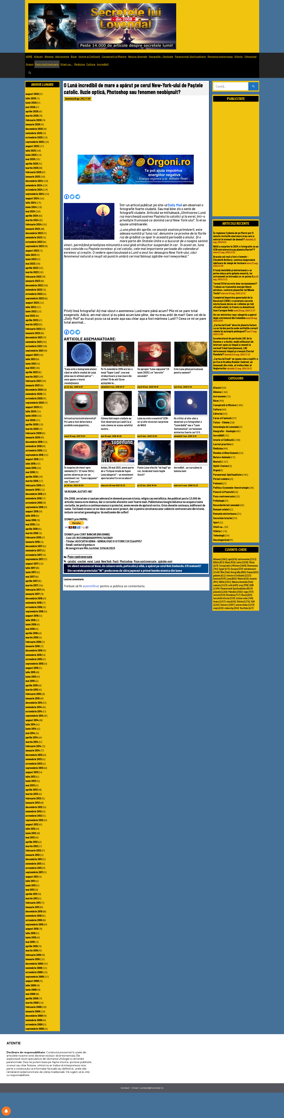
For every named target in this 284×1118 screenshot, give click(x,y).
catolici (72, 561)
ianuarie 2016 (32, 646)
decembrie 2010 (33, 911)
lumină (219, 578)
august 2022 (32, 302)
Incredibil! (103, 64)
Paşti (115, 561)
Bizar (74, 56)
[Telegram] (77, 196)
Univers (227, 604)
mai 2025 (30, 159)
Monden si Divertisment (225, 452)
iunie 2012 (30, 833)
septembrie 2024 (34, 193)
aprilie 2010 (31, 946)
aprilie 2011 (31, 893)
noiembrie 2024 (33, 185)
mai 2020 (30, 420)
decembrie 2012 (33, 807)
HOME (29, 56)
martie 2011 (31, 898)
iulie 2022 (30, 307)
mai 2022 (30, 315)
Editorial (217, 413)
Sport (216, 522)
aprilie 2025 (31, 163)
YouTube (247, 608)
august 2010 (31, 928)
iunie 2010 (30, 937)
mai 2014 (30, 733)
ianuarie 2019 (32, 489)
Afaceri (38, 56)
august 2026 (32, 93)
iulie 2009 (30, 985)
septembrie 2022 (34, 298)
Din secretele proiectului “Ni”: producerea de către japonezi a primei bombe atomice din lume (125, 570)
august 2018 (31, 511)
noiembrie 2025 (33, 133)
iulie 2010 (30, 933)
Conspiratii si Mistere (114, 56)
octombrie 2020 (33, 398)
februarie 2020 (33, 433)
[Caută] (253, 86)
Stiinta (238, 56)
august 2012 (31, 824)
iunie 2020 (30, 415)
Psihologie (219, 500)
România (233, 594)
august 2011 (31, 876)
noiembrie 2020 (33, 393)
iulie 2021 (30, 359)
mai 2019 (30, 472)
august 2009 (32, 980)
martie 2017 (31, 585)
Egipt (224, 568)
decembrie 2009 (34, 963)
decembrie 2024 (34, 180)
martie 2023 (31, 272)
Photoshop (126, 561)
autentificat (91, 586)
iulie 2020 (30, 411)
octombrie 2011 (33, 867)
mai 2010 (30, 941)
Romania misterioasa (220, 56)
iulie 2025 (30, 150)
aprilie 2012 (31, 841)
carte (242, 562)
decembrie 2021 (33, 337)
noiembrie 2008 (33, 1020)
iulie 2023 (30, 254)
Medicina (79, 64)
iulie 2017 (30, 567)
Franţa (253, 572)
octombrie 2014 (33, 711)
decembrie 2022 (34, 285)
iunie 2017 (30, 572)
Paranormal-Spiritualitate (190, 56)
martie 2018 (31, 533)
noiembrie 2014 (33, 707)
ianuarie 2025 (32, 176)
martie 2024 (32, 220)
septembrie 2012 (34, 820)
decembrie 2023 (34, 233)
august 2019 (31, 459)
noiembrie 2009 (33, 967)
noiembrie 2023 (33, 237)
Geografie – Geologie (161, 56)
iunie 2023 (30, 259)
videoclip (231, 608)
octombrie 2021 (33, 346)
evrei (90, 561)
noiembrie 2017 (33, 550)
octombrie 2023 (33, 241)
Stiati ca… (66, 64)
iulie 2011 (30, 880)
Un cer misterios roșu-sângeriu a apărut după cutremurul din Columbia (235, 316)
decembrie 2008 (34, 1015)
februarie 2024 (33, 224)
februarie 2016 (33, 641)
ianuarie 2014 (32, 750)
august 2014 (32, 720)
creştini (81, 561)
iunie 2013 (30, 780)
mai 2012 (30, 837)
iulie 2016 (30, 620)
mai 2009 (30, 993)
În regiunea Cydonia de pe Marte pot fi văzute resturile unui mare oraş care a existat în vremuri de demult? (233, 236)
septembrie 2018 (34, 507)
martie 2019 (31, 480)
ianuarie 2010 (32, 959)
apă (232, 559)
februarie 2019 (33, 485)
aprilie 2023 (31, 267)
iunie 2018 (30, 520)
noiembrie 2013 (33, 759)
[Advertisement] (136, 129)
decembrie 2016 (33, 598)
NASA (225, 581)
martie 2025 (31, 167)
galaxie (219, 575)
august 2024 (32, 198)
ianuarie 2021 (32, 385)
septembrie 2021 (34, 350)
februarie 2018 (33, 537)
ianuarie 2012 (32, 854)
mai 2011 (29, 889)
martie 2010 (31, 950)
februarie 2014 (33, 746)
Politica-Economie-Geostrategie (231, 487)
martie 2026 (31, 115)
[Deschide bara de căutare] (30, 73)
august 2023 (32, 250)
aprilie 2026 (31, 111)
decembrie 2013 (33, 754)
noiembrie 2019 (33, 446)
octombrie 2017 (33, 554)
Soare (219, 601)
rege (249, 591)
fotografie (238, 572)
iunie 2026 (30, 102)
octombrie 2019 (33, 450)
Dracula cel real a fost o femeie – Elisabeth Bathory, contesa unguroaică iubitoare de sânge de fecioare (234, 260)
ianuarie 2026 (32, 124)
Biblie (219, 562)
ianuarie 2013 (32, 802)
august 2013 (31, 772)
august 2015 (31, 667)
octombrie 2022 (33, 293)
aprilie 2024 (31, 215)
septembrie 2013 (34, 767)
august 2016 (31, 615)
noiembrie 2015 (33, 654)
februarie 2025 (33, 172)
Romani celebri (221, 509)
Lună (97, 561)
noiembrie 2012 (33, 811)
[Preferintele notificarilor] (6, 1111)
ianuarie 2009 (32, 1011)
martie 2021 (31, 376)
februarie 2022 (33, 328)
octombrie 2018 (33, 502)
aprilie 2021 (31, 372)
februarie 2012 (33, 850)
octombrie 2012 (33, 815)
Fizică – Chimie (221, 422)
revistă (219, 594)
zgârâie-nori (165, 561)
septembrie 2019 (34, 454)
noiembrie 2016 (33, 602)
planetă (220, 591)
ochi (233, 585)
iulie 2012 (30, 828)
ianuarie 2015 (32, 698)
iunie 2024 (31, 207)
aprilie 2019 (31, 476)
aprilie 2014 (31, 737)
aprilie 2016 (31, 633)
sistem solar (244, 598)
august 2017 (31, 563)
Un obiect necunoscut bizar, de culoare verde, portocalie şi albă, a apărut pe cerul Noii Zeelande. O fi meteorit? (134, 566)
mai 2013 (30, 785)
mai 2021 (30, 367)
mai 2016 (30, 628)
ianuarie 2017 (32, 593)
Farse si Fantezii (222, 418)
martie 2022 (31, 324)
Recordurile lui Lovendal (226, 505)
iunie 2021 (30, 363)
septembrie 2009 (34, 976)
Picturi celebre (221, 478)
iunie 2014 (30, 728)
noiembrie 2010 (33, 915)
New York (106, 561)
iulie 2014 (30, 724)
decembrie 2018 (33, 493)
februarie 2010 (33, 954)
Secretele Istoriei (222, 518)
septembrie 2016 (34, 611)
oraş (244, 585)
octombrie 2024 (34, 189)
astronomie (247, 559)
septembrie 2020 (34, 402)
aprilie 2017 (31, 580)
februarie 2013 (33, 798)
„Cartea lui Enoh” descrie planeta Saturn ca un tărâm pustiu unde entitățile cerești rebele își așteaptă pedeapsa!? (235, 328)
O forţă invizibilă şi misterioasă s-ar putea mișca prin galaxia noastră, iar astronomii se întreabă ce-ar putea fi (233, 273)
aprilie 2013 (31, 789)
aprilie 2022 (31, 320)
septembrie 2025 (34, 141)
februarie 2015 (33, 693)
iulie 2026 (30, 98)
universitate (245, 604)
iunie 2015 (30, 676)
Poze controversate (47, 64)
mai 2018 (30, 524)
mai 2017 (30, 576)
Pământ (235, 591)
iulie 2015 (30, 672)
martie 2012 (31, 846)
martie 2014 (31, 741)
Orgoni (30, 64)
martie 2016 (31, 637)
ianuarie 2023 (32, 280)
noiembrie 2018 (33, 498)
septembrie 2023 (34, 246)
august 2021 (31, 354)
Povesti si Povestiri (223, 491)
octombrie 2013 (33, 763)
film (225, 572)
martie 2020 (31, 428)
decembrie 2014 (34, 702)
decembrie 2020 (34, 389)
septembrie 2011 (34, 872)
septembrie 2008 (34, 1028)
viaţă (218, 608)
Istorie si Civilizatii (89, 56)
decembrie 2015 (33, 650)
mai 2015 (30, 680)
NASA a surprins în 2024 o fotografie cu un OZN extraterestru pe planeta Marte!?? (235, 248)
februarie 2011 (32, 902)
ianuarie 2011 (32, 907)
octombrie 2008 (33, 1024)
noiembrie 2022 (33, 289)
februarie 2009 (33, 1006)
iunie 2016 (30, 624)
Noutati (217, 461)
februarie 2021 (33, 380)
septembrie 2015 (34, 663)
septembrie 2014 (34, 715)
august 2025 (32, 146)
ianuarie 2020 (32, 437)
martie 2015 (31, 689)
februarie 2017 (33, 589)
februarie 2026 (33, 120)
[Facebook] (66, 196)
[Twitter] (72, 196)
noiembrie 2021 (33, 341)
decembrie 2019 (33, 441)
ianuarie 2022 (32, 333)
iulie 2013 (30, 776)
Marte (243, 578)
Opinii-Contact (221, 465)
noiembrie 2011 (33, 863)
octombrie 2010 (33, 920)
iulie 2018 (30, 515)
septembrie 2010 (34, 924)
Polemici (218, 483)
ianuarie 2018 (32, 541)
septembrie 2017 (34, 559)
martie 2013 (31, 793)
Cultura (90, 64)
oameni (220, 585)
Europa (237, 568)
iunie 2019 (30, 467)
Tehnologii (250, 56)
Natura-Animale (137, 56)
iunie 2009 (30, 989)
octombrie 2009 (33, 972)
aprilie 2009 (31, 998)
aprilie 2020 (31, 424)
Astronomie (62, 56)
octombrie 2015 (33, 659)
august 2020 (32, 407)
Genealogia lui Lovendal (225, 426)
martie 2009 (31, 1002)
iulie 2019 (30, 463)
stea (231, 601)
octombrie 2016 (33, 607)
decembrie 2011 (33, 859)
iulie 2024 (30, 202)
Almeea (49, 56)
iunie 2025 (30, 154)
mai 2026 (30, 107)
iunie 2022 (30, 311)
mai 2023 (30, 263)
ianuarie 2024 (32, 228)
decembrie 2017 (33, 546)
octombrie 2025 (33, 137)
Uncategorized (221, 539)
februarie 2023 (33, 276)
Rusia (246, 594)
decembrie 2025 (34, 128)
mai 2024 (30, 211)
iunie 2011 (30, 885)
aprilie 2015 (31, 685)
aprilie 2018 (31, 528)
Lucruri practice (222, 444)
